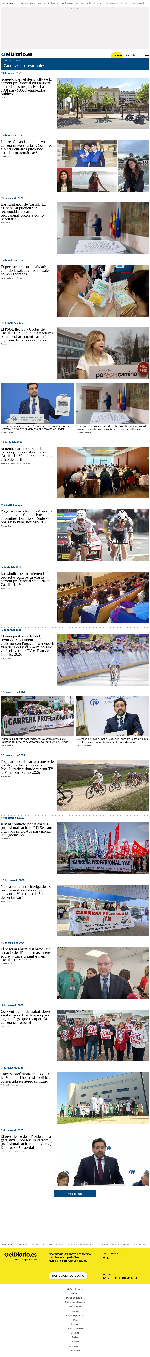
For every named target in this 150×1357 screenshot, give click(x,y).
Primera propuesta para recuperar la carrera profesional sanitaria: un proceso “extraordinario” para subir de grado (34, 740)
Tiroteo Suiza (24, 3)
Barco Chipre (42, 3)
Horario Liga (84, 1244)
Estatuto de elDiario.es (75, 1302)
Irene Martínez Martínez (11, 278)
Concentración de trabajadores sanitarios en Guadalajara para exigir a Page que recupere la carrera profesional (26, 1017)
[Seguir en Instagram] (119, 1278)
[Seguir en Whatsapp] (132, 1278)
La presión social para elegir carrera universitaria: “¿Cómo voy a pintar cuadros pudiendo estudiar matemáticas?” (27, 147)
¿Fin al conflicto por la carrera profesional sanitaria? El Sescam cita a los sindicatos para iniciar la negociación (26, 829)
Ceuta (58, 3)
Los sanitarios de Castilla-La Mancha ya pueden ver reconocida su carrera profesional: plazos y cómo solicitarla (23, 211)
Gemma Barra (6, 156)
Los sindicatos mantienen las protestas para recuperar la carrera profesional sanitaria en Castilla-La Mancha (26, 579)
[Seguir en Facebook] (112, 1278)
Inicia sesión (130, 55)
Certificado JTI (75, 1346)
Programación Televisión (138, 1244)
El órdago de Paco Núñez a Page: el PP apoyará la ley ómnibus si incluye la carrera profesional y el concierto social (112, 740)
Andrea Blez (6, 526)
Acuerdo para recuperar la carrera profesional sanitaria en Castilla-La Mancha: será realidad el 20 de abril (27, 454)
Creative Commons (75, 1306)
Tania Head (140, 3)
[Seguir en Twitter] (108, 1278)
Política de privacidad (75, 1315)
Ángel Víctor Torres (68, 3)
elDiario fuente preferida (108, 1244)
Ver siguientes (75, 1193)
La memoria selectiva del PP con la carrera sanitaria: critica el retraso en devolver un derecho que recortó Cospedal (36, 427)
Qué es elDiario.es (75, 1289)
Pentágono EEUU (99, 3)
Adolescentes (94, 1244)
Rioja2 (3, 98)
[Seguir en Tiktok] (128, 1278)
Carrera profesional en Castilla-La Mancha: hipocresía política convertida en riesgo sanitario (26, 1078)
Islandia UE (33, 3)
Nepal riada (51, 3)
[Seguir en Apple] (108, 1257)
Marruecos (79, 3)
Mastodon (75, 1350)
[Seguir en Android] (104, 1257)
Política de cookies (75, 1328)
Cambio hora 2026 (23, 1244)
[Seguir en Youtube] (124, 1278)
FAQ (75, 1319)
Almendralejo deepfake (127, 3)
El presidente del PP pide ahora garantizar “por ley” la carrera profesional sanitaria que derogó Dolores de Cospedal (27, 1142)
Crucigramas (35, 1244)
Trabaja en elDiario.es (75, 1298)
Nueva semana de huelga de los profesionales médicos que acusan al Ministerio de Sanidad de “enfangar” (26, 892)
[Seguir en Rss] (136, 1278)
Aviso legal (75, 1311)
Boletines (75, 1341)
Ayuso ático (88, 3)
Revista (75, 1337)
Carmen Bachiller (83, 433)
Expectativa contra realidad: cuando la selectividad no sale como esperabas (25, 270)
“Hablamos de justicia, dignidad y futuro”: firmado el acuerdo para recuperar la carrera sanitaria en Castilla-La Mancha (111, 427)
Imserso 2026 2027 (59, 1244)
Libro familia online (123, 1244)
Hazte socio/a (117, 55)
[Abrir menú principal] (147, 54)
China (147, 3)
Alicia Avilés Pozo (8, 745)
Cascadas (49, 1244)
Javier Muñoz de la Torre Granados (15, 463)
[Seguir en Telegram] (115, 1278)
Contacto (75, 1333)
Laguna (69, 1244)
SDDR (42, 1244)
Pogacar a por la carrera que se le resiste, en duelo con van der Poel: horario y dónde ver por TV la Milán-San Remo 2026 (27, 767)
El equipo (75, 1293)
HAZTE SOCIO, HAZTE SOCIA (68, 1275)
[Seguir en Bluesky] (104, 1278)
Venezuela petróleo (112, 3)
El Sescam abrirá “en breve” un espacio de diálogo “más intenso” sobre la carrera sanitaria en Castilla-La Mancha (27, 954)
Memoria (76, 1244)
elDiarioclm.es (6, 222)
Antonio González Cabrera (12, 1085)
